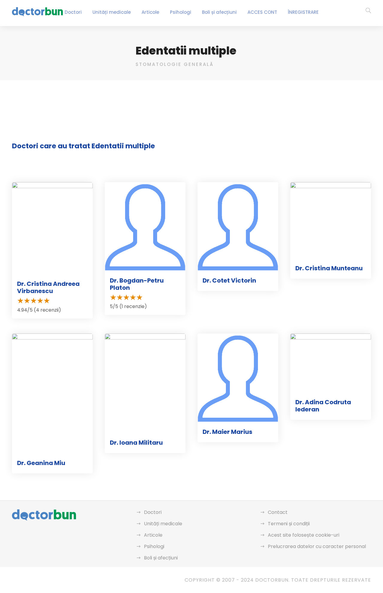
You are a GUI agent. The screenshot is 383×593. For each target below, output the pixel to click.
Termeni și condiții (289, 523)
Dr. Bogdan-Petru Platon (137, 284)
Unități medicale (111, 12)
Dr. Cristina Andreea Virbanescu (48, 287)
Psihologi (180, 12)
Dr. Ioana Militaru (136, 442)
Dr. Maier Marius (227, 432)
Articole (150, 12)
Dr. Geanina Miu (41, 463)
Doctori (73, 12)
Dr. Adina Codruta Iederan (323, 406)
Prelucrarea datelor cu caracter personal (317, 546)
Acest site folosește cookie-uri (303, 535)
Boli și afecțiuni (219, 12)
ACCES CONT (262, 12)
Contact (278, 512)
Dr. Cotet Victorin (229, 280)
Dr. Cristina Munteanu (329, 268)
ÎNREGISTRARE (303, 12)
